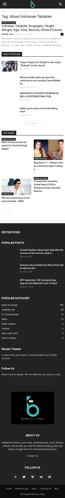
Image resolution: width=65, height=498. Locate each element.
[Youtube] (49, 477)
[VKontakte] (41, 477)
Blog (56, 488)
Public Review (8, 323)
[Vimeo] (32, 477)
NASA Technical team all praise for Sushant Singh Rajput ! (14, 145)
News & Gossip (9, 23)
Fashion (6, 328)
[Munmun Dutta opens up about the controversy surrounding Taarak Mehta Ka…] (7, 81)
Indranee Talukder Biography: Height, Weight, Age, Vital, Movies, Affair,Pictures (32, 28)
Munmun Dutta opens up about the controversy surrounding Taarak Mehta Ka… (40, 80)
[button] (60, 4)
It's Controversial (10, 314)
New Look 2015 (10, 333)
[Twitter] (24, 477)
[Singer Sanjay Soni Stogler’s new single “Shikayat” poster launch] (9, 66)
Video (4, 319)
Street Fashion (9, 337)
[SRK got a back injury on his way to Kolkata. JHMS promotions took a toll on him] (16, 187)
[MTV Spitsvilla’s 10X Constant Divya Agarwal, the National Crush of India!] (9, 286)
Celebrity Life (8, 194)
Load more (31, 123)
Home (4, 11)
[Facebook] (15, 477)
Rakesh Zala (7, 34)
